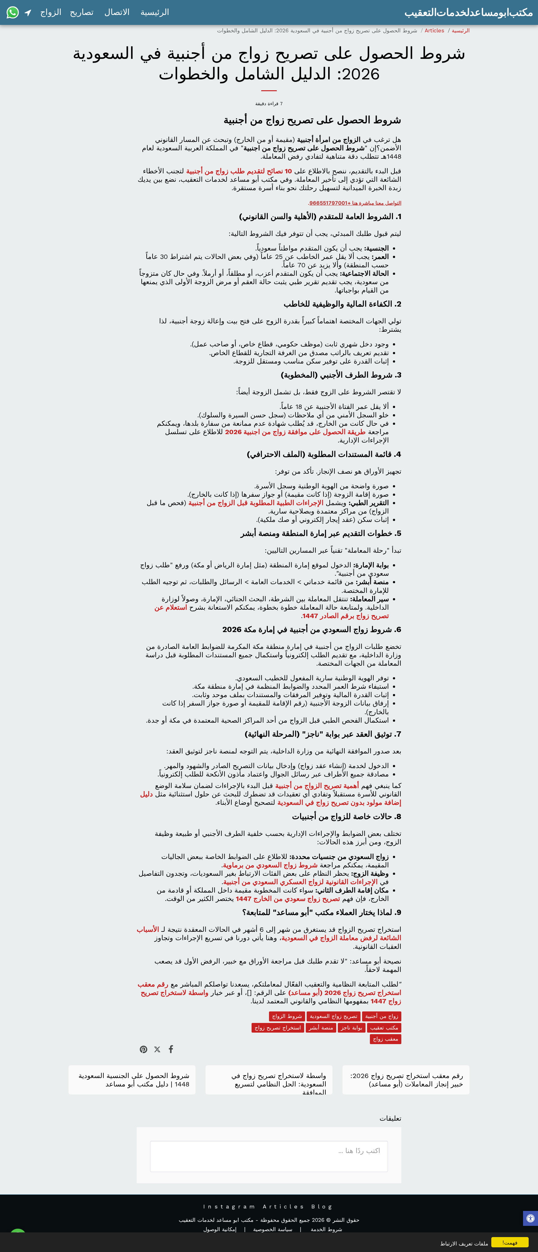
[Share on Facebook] (171, 1049)
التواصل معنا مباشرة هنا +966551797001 (355, 203)
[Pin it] (143, 1049)
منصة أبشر (321, 1028)
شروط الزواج (287, 1016)
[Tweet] (157, 1049)
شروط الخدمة (325, 1229)
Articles (434, 30)
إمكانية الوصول (220, 1229)
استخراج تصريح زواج (278, 1028)
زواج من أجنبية (381, 1016)
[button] (28, 12)
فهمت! (510, 1242)
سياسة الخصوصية (272, 1229)
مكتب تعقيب (384, 1028)
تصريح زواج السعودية (333, 1016)
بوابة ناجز (351, 1028)
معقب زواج (385, 1039)
